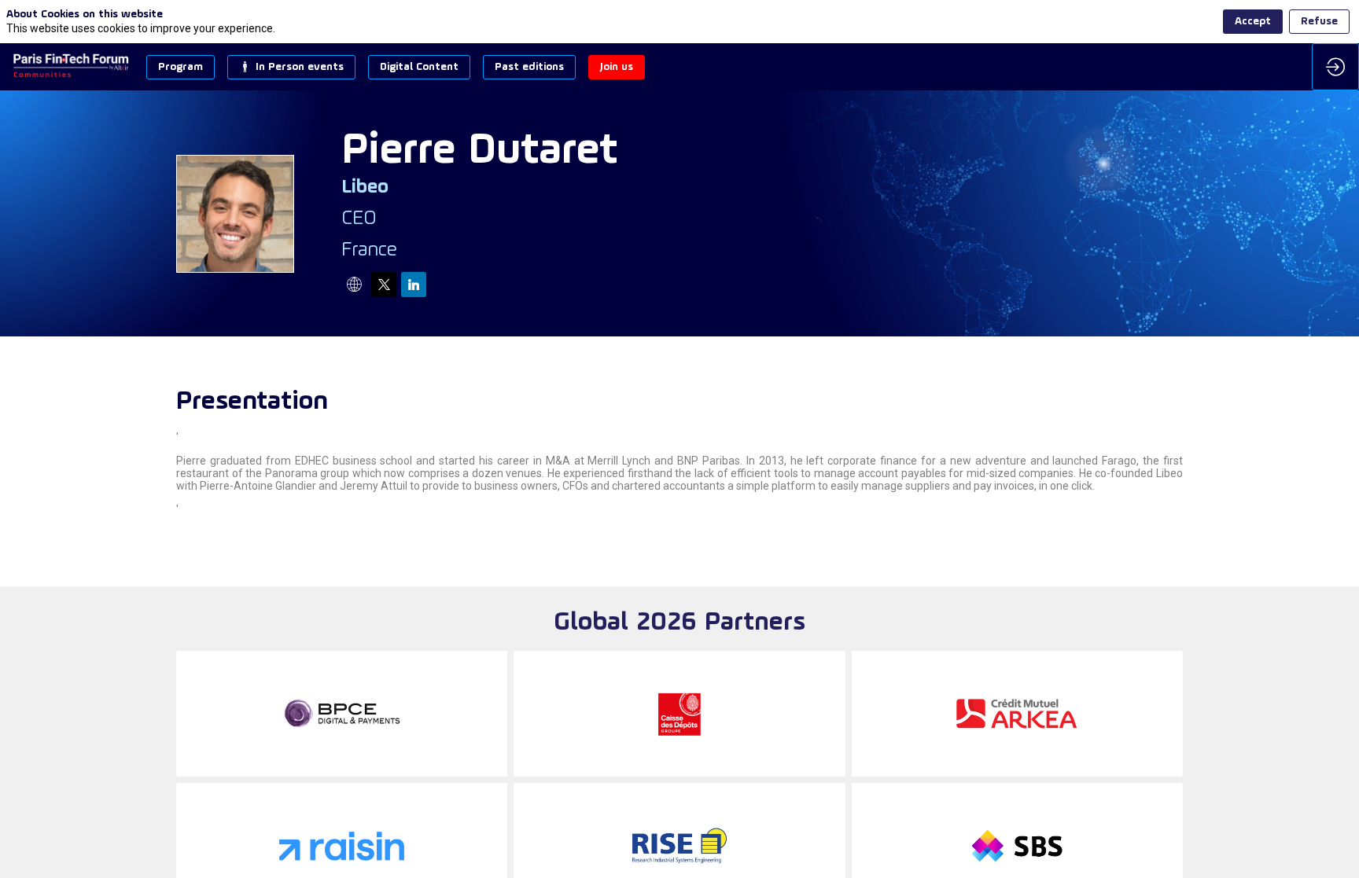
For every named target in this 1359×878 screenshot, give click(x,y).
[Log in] (1335, 66)
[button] (180, 67)
